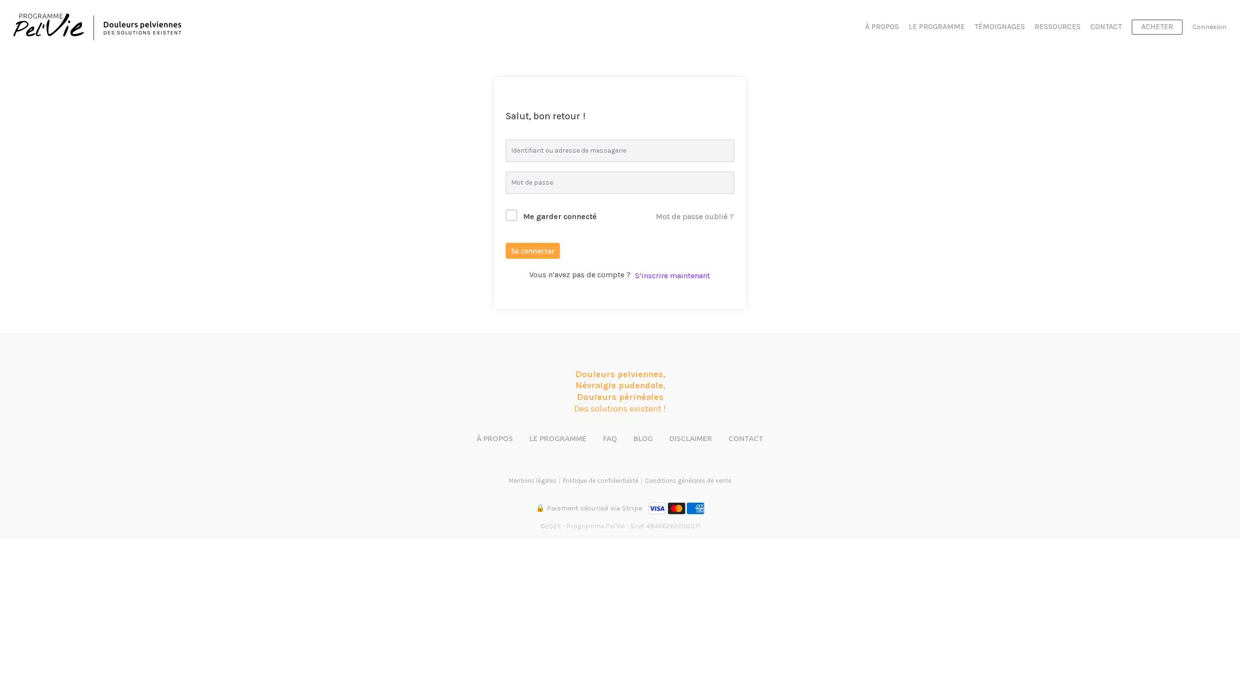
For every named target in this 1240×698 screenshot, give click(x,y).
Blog (643, 438)
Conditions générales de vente (688, 480)
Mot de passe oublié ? (695, 216)
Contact (745, 438)
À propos (495, 438)
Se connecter (533, 250)
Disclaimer (690, 438)
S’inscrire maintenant (672, 275)
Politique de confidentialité (600, 480)
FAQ (610, 438)
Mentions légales (533, 480)
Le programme (558, 438)
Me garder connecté (560, 216)
